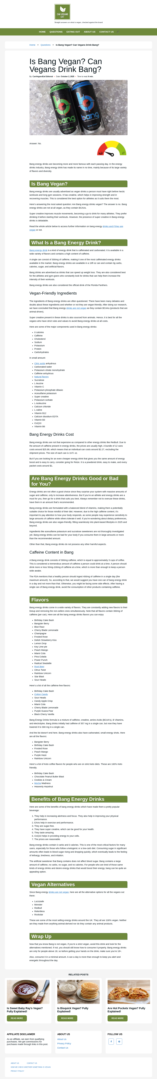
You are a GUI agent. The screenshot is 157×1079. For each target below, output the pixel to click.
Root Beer (39, 666)
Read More (17, 1018)
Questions (46, 45)
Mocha (37, 783)
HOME (42, 32)
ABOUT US (89, 32)
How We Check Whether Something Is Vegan (31, 1067)
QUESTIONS (56, 32)
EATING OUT (73, 32)
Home (32, 45)
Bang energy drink (38, 250)
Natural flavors (41, 377)
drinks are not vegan (76, 308)
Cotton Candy (41, 694)
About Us (61, 1039)
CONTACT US (106, 32)
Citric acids (39, 363)
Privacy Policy (64, 1043)
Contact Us (62, 1048)
